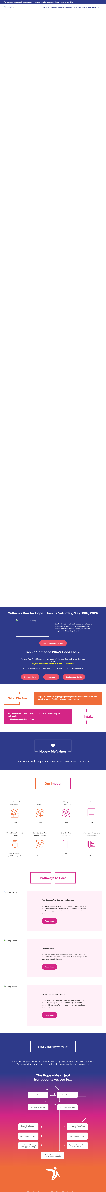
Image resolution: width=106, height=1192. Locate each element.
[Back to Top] (103, 1188)
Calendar (51, 677)
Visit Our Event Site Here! (53, 643)
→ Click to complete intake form (21, 719)
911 (71, 2)
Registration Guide (74, 677)
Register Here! (30, 677)
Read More (49, 921)
